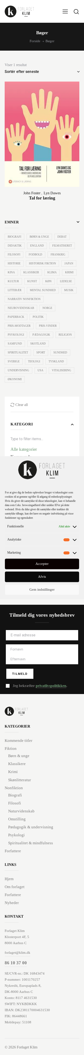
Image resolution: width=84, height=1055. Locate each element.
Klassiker (31, 272)
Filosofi (14, 254)
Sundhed (60, 352)
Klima (52, 272)
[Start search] (76, 11)
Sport (40, 352)
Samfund (15, 343)
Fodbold (35, 254)
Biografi (14, 236)
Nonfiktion (14, 788)
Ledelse (66, 281)
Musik (69, 290)
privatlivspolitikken (51, 686)
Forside (35, 41)
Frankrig (58, 254)
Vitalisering (61, 370)
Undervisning (18, 370)
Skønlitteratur (19, 780)
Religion (65, 334)
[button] (65, 11)
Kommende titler (18, 740)
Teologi (34, 361)
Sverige (14, 361)
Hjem (9, 879)
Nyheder (12, 903)
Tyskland (56, 361)
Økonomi (15, 379)
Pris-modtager (19, 325)
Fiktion (11, 748)
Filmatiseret (62, 245)
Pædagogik (41, 334)
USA (40, 370)
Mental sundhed (43, 290)
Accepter (42, 564)
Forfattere (13, 851)
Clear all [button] (21, 405)
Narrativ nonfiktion (24, 299)
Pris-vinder (48, 325)
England (37, 245)
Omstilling (17, 819)
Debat (61, 236)
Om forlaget (14, 887)
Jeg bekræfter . (40, 686)
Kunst (32, 281)
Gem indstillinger (42, 590)
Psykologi (16, 334)
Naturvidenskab (21, 811)
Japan (68, 263)
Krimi (69, 272)
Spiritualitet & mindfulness (30, 843)
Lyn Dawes (52, 193)
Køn (48, 281)
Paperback (16, 317)
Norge (47, 308)
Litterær (14, 290)
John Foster (31, 193)
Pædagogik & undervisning (30, 827)
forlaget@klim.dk (17, 952)
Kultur (13, 281)
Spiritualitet (18, 352)
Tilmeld (20, 674)
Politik (38, 317)
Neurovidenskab (21, 308)
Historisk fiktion (42, 263)
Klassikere (17, 764)
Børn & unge (39, 236)
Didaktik (15, 245)
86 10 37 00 (16, 962)
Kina (11, 272)
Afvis (42, 577)
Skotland (38, 343)
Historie (14, 263)
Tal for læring (42, 197)
